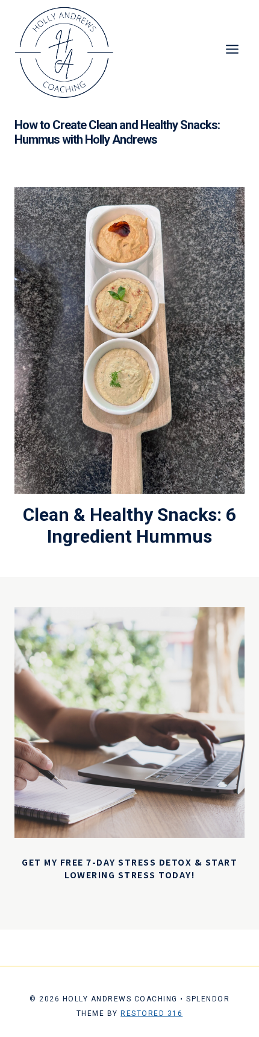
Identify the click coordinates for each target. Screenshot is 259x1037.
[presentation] (129, 340)
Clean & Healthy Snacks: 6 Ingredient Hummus (129, 525)
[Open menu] (232, 49)
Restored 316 (151, 1013)
